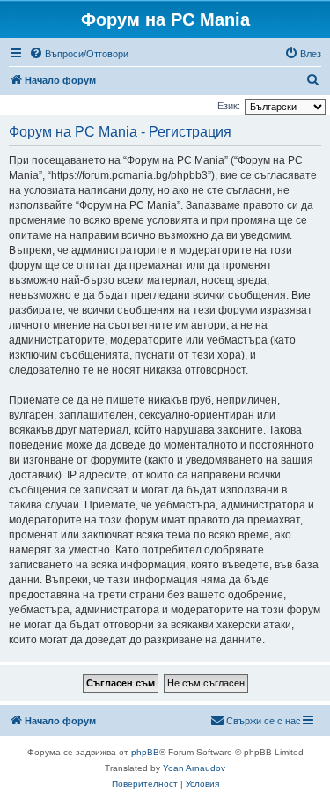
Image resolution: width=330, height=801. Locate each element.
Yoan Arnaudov (194, 768)
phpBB (145, 752)
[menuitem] (78, 53)
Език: (228, 105)
